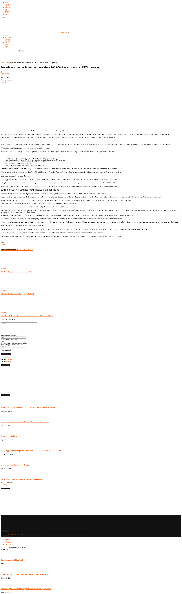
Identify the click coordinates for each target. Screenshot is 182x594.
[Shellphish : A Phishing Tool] (5, 556)
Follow (9, 359)
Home (6, 2)
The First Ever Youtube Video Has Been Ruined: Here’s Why (24, 574)
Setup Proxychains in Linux (12, 436)
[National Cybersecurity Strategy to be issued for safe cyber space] (5, 585)
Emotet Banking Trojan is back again (15, 465)
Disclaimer (8, 539)
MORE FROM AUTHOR (24, 250)
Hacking (7, 7)
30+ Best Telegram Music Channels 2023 (16, 272)
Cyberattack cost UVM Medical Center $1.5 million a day (23, 479)
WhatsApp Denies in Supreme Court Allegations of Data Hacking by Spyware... (32, 451)
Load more (4, 484)
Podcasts (7, 6)
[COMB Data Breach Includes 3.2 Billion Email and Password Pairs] (11, 310)
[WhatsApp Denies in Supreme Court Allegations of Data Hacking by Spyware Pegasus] (5, 447)
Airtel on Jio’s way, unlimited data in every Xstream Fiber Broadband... (29, 407)
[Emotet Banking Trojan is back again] (5, 461)
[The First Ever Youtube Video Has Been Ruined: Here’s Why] (6, 570)
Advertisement (9, 542)
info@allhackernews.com (15, 534)
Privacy (7, 541)
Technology (8, 4)
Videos (7, 11)
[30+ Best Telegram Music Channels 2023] (11, 266)
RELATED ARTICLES (8, 250)
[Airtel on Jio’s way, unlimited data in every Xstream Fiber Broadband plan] (5, 404)
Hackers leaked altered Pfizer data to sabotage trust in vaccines (25, 422)
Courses (7, 9)
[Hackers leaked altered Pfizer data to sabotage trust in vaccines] (5, 418)
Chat (6, 14)
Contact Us (8, 544)
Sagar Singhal (5, 73)
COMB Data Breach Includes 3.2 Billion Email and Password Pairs (27, 316)
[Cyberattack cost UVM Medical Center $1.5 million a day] (5, 475)
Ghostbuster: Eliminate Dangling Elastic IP (17, 294)
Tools (6, 12)
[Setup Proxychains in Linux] (5, 432)
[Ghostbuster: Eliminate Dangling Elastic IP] (11, 288)
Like (7, 358)
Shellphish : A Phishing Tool (12, 560)
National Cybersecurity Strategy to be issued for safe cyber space (26, 589)
